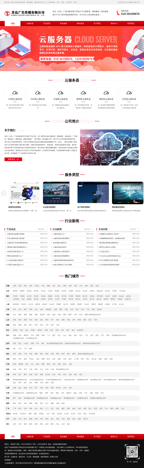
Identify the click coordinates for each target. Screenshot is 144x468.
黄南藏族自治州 (42, 398)
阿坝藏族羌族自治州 (119, 335)
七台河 (66, 414)
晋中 (36, 388)
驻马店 (94, 359)
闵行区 (23, 304)
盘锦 (68, 419)
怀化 (80, 314)
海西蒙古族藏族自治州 (98, 398)
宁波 (19, 424)
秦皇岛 (40, 330)
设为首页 (121, 2)
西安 (14, 403)
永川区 (57, 296)
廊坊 (67, 330)
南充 (70, 335)
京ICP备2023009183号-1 (24, 463)
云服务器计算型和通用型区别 (17, 243)
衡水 (73, 330)
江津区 (71, 296)
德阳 (37, 335)
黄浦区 (79, 304)
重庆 (7, 296)
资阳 (107, 335)
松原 (46, 369)
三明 (46, 325)
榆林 (52, 403)
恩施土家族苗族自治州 (85, 354)
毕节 (37, 343)
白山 (41, 369)
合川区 (29, 296)
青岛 (19, 320)
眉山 (75, 335)
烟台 (41, 320)
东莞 (100, 408)
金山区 (51, 304)
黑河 (79, 414)
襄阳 (36, 354)
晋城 (25, 388)
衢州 (52, 424)
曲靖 (46, 382)
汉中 (46, 403)
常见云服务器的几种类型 (16, 238)
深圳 (25, 408)
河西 (30, 309)
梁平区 (50, 299)
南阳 (100, 359)
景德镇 (20, 364)
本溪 (36, 419)
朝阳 (79, 419)
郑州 (14, 359)
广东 (7, 408)
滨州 (73, 320)
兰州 (62, 393)
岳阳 (48, 314)
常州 (59, 374)
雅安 (97, 335)
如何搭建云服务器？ (60, 243)
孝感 (52, 354)
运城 (14, 388)
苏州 (53, 374)
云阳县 (92, 296)
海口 (14, 348)
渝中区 (85, 299)
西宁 (14, 398)
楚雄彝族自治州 (82, 380)
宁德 (57, 325)
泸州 (32, 335)
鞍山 (25, 419)
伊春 (53, 414)
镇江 (19, 374)
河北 (36, 309)
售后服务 (63, 23)
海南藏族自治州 (55, 398)
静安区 (44, 304)
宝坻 (82, 309)
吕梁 (41, 388)
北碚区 (114, 296)
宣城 (97, 286)
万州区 (15, 296)
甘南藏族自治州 (18, 393)
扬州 (25, 374)
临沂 (90, 320)
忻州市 (58, 388)
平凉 (102, 393)
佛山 (41, 408)
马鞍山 (37, 286)
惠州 (68, 408)
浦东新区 (16, 304)
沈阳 (14, 419)
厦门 (30, 325)
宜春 (59, 364)
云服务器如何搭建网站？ (62, 256)
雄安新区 (80, 330)
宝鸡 (25, 403)
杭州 (14, 424)
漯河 (70, 359)
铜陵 (48, 286)
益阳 (53, 314)
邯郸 (46, 330)
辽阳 (63, 419)
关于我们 (97, 23)
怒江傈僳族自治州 (110, 380)
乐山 (64, 335)
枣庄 (30, 320)
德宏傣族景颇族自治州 (126, 380)
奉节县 (64, 296)
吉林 (7, 369)
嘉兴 (30, 424)
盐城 (30, 374)
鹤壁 (43, 359)
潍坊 (46, 320)
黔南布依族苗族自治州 (73, 343)
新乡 (48, 359)
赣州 (48, 364)
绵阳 (43, 335)
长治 (30, 388)
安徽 (7, 286)
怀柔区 (92, 291)
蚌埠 (25, 286)
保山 (30, 382)
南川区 (71, 299)
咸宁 (68, 354)
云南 (7, 380)
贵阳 (14, 343)
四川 (7, 335)
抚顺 (30, 419)
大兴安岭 (92, 414)
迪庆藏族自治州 (95, 380)
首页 (13, 23)
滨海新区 (48, 309)
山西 (7, 388)
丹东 (41, 419)
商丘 (82, 359)
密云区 (107, 291)
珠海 (30, 408)
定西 (46, 393)
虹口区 (121, 304)
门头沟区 (122, 291)
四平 (25, 369)
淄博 (25, 320)
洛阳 (25, 359)
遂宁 (53, 335)
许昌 (64, 359)
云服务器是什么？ (59, 234)
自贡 (19, 335)
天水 (85, 393)
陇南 (41, 393)
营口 (52, 419)
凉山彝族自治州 (31, 338)
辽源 (30, 369)
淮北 (43, 286)
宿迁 (80, 374)
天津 (7, 309)
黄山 (59, 286)
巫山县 (121, 296)
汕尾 (79, 408)
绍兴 (41, 424)
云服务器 (29, 23)
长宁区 (114, 304)
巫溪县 (120, 299)
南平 (52, 325)
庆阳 (51, 393)
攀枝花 (26, 335)
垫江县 (92, 299)
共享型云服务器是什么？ (16, 265)
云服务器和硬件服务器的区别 (63, 260)
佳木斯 (59, 414)
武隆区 (50, 296)
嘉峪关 (68, 393)
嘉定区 (37, 304)
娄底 (64, 314)
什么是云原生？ (104, 251)
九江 (32, 364)
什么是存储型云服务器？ (16, 260)
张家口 (33, 330)
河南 (7, 359)
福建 (7, 325)
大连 (19, 419)
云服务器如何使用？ (60, 247)
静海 (93, 309)
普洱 (19, 382)
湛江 (52, 408)
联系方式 (136, 2)
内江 (59, 335)
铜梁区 (113, 299)
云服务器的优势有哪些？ (62, 238)
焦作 (53, 359)
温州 (25, 424)
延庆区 (64, 291)
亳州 (86, 286)
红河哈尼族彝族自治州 (54, 380)
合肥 (14, 286)
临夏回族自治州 (31, 393)
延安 (41, 403)
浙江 (7, 424)
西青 (60, 309)
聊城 (79, 320)
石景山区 (100, 291)
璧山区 (36, 299)
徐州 (64, 374)
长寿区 (64, 299)
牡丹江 (73, 414)
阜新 (57, 419)
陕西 (7, 403)
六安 (80, 286)
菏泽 (95, 320)
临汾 (19, 388)
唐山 (26, 330)
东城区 (71, 291)
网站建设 (80, 23)
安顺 (32, 343)
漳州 (36, 325)
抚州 (64, 364)
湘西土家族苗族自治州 (92, 314)
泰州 (14, 374)
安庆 (53, 286)
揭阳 (117, 408)
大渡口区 (128, 299)
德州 (84, 320)
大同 (64, 388)
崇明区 (107, 304)
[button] (70, 68)
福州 (14, 325)
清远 (95, 408)
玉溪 (41, 382)
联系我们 (131, 23)
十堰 (25, 354)
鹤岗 (35, 414)
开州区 (36, 296)
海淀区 (29, 291)
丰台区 (43, 291)
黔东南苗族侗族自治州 (55, 343)
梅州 (73, 408)
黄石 (19, 354)
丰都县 (43, 296)
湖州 (36, 424)
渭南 (36, 403)
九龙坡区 (16, 299)
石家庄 (15, 330)
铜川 (19, 403)
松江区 (30, 304)
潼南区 (29, 299)
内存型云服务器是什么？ (16, 251)
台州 (63, 424)
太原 (70, 388)
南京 (75, 374)
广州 (14, 408)
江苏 (7, 374)
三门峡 (76, 359)
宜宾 (80, 335)
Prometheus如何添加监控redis (110, 256)
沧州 (62, 330)
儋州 (30, 348)
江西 (7, 364)
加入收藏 (129, 2)
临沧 (14, 382)
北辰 (71, 309)
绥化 (85, 414)
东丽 (55, 309)
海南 (7, 348)
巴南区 (43, 299)
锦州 (46, 419)
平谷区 (114, 291)
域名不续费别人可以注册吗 (62, 265)
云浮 (122, 408)
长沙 (14, 314)
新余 (37, 364)
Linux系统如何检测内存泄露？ (109, 265)
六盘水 (26, 343)
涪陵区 (22, 296)
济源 (111, 359)
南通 (41, 374)
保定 (21, 330)
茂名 (57, 408)
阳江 (90, 408)
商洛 (63, 403)
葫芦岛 (85, 419)
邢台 (51, 330)
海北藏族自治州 (29, 398)
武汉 (14, 354)
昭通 (36, 382)
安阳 (37, 359)
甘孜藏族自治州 (18, 338)
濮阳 (59, 359)
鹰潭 (43, 364)
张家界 (42, 314)
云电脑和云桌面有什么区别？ (109, 234)
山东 (7, 320)
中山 (106, 408)
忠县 (23, 299)
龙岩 (41, 325)
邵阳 (36, 314)
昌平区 (36, 291)
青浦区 (58, 304)
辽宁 (7, 419)
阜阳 (70, 286)
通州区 (15, 291)
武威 (91, 393)
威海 (63, 320)
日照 (68, 320)
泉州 (25, 325)
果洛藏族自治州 (69, 398)
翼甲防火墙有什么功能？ (108, 247)
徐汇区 (65, 304)
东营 (36, 320)
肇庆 (63, 408)
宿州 (75, 286)
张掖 (96, 393)
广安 (86, 335)
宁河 (87, 309)
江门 (46, 408)
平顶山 (31, 359)
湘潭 (25, 314)
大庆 (47, 414)
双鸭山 (41, 414)
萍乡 (26, 364)
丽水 (68, 424)
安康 (57, 403)
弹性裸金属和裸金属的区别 (108, 243)
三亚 (19, 348)
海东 (19, 398)
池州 (91, 286)
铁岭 (73, 419)
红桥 (41, 309)
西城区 (57, 291)
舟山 (57, 424)
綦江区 (78, 299)
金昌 (75, 393)
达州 (91, 335)
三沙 (25, 348)
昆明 (52, 382)
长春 (14, 369)
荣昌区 (78, 296)
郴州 (70, 314)
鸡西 (30, 414)
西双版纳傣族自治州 (20, 380)
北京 (7, 291)
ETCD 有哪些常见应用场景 (108, 260)
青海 (7, 398)
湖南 (7, 314)
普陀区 (93, 304)
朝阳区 (22, 291)
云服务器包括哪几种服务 (16, 234)
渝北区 (128, 296)
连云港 (47, 374)
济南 (14, 320)
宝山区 (86, 304)
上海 (7, 304)
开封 (19, 359)
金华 (46, 424)
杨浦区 (100, 304)
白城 (52, 369)
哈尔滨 (15, 414)
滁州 (64, 286)
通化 (36, 369)
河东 (19, 309)
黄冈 (63, 354)
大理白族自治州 (69, 380)
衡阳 (30, 314)
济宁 (52, 320)
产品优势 (46, 23)
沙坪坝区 (100, 296)
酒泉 (57, 393)
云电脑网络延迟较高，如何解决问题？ (112, 238)
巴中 (102, 335)
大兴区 (50, 291)
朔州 (52, 388)
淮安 (36, 374)
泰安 (57, 320)
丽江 (25, 382)
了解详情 (40, 229)
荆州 (46, 354)
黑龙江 (8, 414)
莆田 (19, 325)
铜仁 (43, 343)
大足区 (107, 296)
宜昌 (30, 354)
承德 (57, 330)
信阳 (105, 359)
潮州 (111, 408)
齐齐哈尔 (23, 414)
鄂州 (41, 354)
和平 (14, 309)
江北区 (57, 299)
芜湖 (19, 286)
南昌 (14, 364)
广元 (48, 335)
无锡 (70, 374)
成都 (14, 335)
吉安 (53, 364)
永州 (75, 314)
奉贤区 (72, 304)
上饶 (70, 364)
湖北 (7, 354)
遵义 (19, 343)
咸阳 (30, 403)
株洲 (19, 314)
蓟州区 (99, 309)
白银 (80, 393)
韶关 (19, 408)
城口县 (99, 299)
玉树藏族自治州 (82, 398)
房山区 (85, 291)
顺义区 (78, 291)
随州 (73, 354)
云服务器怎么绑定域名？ (62, 251)
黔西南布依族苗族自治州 (91, 343)
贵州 (7, 343)
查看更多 (12, 159)
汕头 (36, 408)
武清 (77, 309)
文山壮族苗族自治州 (36, 380)
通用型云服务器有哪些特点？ (17, 247)
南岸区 (106, 299)
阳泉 (46, 388)
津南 (66, 309)
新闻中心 (114, 23)
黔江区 (85, 296)
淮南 (30, 286)
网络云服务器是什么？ (15, 256)
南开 (25, 309)
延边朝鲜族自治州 (62, 369)
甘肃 (7, 393)
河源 (84, 408)
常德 (59, 314)
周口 (87, 359)
